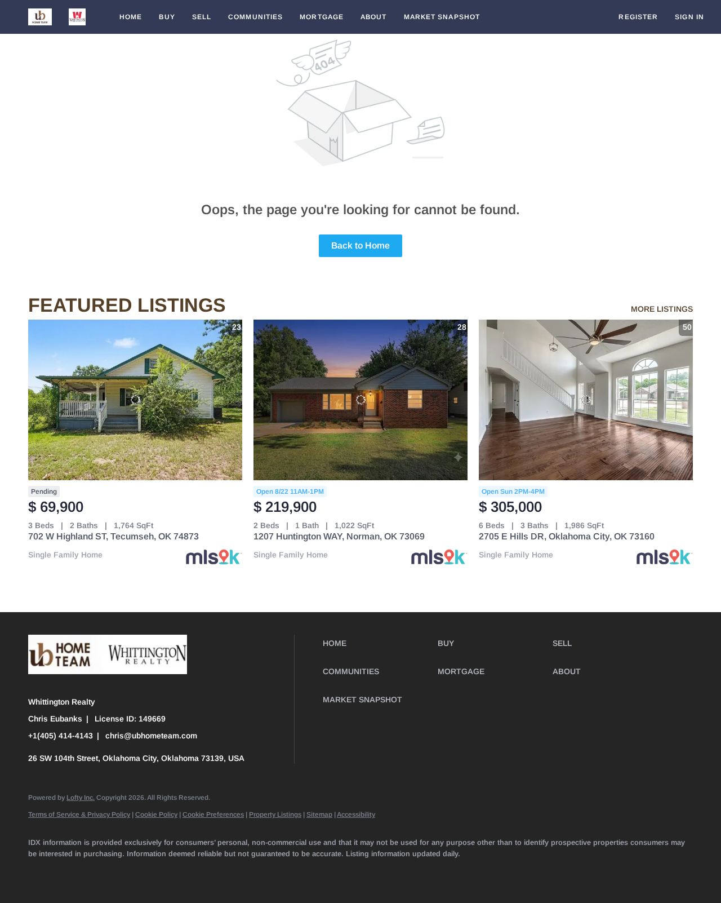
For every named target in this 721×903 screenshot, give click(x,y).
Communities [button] (255, 17)
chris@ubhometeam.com (151, 735)
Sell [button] (201, 17)
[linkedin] (74, 872)
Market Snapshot (442, 17)
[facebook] (41, 872)
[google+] (335, 872)
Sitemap (319, 814)
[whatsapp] (368, 872)
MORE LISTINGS (662, 308)
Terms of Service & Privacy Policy (79, 814)
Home (130, 17)
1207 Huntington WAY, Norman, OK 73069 (339, 536)
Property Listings (275, 814)
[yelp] (172, 872)
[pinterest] (303, 872)
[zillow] (139, 872)
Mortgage (322, 17)
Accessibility (356, 814)
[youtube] (237, 872)
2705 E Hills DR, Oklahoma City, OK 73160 (567, 536)
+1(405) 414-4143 (60, 735)
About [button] (373, 17)
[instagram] (205, 872)
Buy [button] (167, 17)
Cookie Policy (156, 814)
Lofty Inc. (80, 798)
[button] (40, 16)
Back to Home (360, 245)
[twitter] (107, 872)
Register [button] (638, 17)
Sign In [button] (689, 17)
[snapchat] (270, 872)
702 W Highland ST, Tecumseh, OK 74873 (113, 536)
